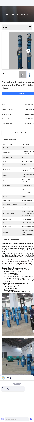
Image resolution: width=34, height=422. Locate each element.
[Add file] (2, 419)
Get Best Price (22, 93)
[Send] (31, 419)
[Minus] (31, 378)
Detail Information (21, 133)
